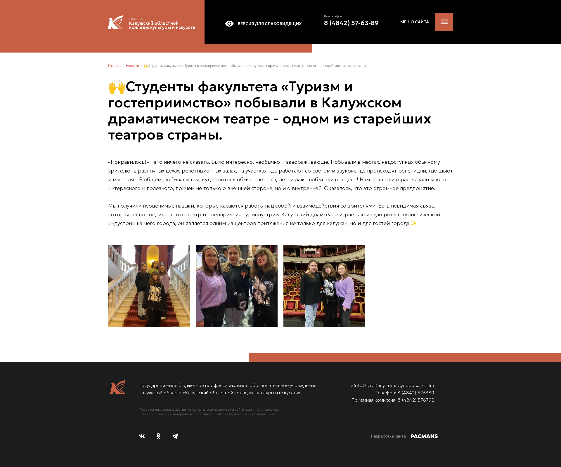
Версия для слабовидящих (270, 23)
